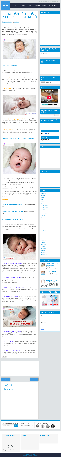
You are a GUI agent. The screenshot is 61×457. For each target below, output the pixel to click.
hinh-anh (42, 199)
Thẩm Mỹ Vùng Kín (53, 5)
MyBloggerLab (35, 455)
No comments (16, 22)
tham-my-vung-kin (44, 240)
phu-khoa (42, 223)
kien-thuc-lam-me (20, 21)
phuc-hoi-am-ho (44, 228)
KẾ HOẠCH (43, 182)
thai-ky (42, 238)
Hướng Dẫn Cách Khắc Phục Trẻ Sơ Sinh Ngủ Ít (19, 15)
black (41, 133)
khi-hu (42, 203)
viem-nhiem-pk (44, 254)
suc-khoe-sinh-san (44, 234)
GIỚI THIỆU (43, 175)
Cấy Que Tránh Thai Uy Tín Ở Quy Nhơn (12, 211)
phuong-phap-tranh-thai (45, 230)
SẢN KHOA (43, 178)
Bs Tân (5, 5)
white (43, 133)
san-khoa (42, 232)
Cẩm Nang (24, 5)
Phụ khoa (38, 5)
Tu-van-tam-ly (9, 22)
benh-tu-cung (43, 193)
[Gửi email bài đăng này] (2, 356)
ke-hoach (42, 201)
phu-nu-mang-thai (44, 225)
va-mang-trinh (43, 250)
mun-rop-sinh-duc (44, 213)
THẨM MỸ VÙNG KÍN (45, 184)
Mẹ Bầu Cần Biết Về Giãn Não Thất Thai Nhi (52, 281)
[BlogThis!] (3, 356)
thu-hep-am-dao (44, 242)
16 (48, 139)
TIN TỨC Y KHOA (44, 186)
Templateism (30, 455)
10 (41, 139)
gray (48, 133)
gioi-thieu (42, 197)
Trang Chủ (24, 437)
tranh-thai (43, 246)
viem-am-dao (43, 252)
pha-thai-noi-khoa (44, 221)
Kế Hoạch (44, 5)
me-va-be (31, 21)
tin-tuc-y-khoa (4, 22)
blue (46, 133)
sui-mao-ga (43, 236)
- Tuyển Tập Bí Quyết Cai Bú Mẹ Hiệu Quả (12, 204)
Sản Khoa (23, 442)
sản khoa (31, 5)
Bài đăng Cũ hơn (34, 379)
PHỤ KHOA (43, 180)
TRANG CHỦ (43, 173)
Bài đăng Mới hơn (5, 379)
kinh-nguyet (43, 209)
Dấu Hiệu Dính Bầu (51, 271)
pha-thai (42, 217)
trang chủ (16, 5)
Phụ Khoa (23, 444)
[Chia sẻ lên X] (4, 356)
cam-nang (43, 195)
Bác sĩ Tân (5, 21)
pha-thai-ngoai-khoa (44, 219)
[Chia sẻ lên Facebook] (5, 356)
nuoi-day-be (35, 21)
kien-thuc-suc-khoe (26, 21)
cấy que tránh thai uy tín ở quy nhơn (52, 264)
